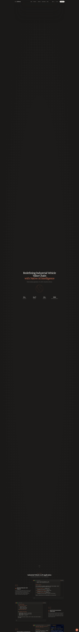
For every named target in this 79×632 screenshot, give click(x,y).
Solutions (39, 1)
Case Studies (44, 1)
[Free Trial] (77, 630)
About (47, 1)
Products (34, 1)
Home (31, 1)
